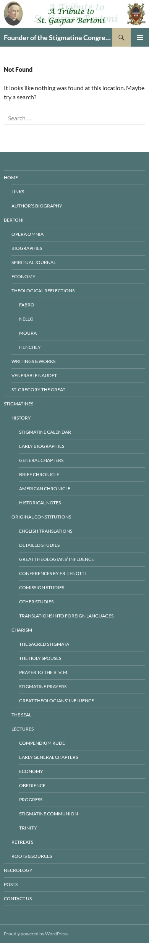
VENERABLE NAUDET (34, 375)
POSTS (11, 884)
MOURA (28, 333)
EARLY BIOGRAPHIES (41, 446)
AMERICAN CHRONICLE (44, 488)
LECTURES (22, 729)
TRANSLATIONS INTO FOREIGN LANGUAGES (66, 616)
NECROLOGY (18, 870)
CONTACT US (18, 898)
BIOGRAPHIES (26, 248)
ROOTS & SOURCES (31, 856)
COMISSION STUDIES (41, 587)
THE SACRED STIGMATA (44, 644)
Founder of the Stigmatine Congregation (58, 37)
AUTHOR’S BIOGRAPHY (36, 206)
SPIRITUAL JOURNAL (33, 262)
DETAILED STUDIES (39, 545)
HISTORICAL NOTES (40, 503)
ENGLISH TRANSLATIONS (45, 531)
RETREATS (22, 842)
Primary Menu (140, 37)
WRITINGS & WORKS (33, 361)
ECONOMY (23, 276)
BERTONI (14, 220)
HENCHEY (30, 347)
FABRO (26, 305)
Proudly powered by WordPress (36, 934)
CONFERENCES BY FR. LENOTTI (52, 573)
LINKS (17, 191)
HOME (11, 177)
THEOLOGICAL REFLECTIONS (42, 290)
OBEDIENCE (32, 785)
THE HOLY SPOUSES (40, 658)
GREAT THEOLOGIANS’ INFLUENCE (56, 559)
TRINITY (28, 828)
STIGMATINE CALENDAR (45, 432)
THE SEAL (21, 715)
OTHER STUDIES (36, 601)
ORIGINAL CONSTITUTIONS (41, 517)
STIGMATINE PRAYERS (42, 686)
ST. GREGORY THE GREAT (38, 389)
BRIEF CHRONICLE (39, 474)
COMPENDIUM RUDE (42, 743)
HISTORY (21, 418)
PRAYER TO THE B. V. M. (43, 672)
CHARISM (21, 630)
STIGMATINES (18, 404)
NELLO (26, 319)
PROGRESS (30, 799)
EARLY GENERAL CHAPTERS (48, 757)
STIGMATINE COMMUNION (48, 814)
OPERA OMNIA (27, 234)
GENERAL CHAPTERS (41, 460)
